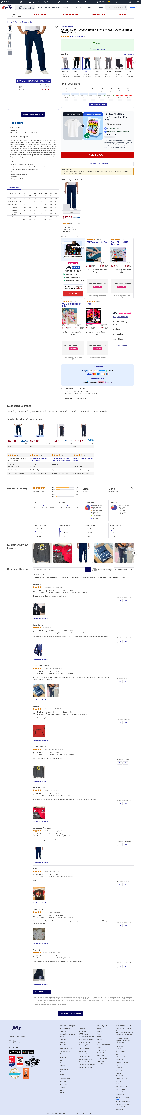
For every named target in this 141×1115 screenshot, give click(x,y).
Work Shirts (64, 1045)
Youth (99, 1036)
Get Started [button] (73, 293)
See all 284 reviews (42, 992)
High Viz (63, 1081)
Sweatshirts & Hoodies (68, 1034)
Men (98, 1034)
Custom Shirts (79, 7)
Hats (61, 1072)
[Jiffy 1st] (66, 94)
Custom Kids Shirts (85, 1062)
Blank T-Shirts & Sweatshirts (49, 7)
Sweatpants (64, 1063)
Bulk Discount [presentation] (42, 14)
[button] (33, 50)
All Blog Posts (120, 1084)
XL (93, 88)
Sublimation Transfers (86, 1039)
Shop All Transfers (120, 317)
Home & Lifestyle (66, 1085)
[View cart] (137, 7)
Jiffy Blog (119, 1081)
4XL (119, 88)
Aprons (62, 1090)
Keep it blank (113, 577)
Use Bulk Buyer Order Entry (33, 114)
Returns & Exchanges (123, 1062)
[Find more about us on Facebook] (10, 1041)
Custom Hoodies (84, 1056)
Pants (62, 1060)
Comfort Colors (102, 1053)
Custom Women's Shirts (87, 1064)
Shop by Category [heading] (67, 1026)
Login (132, 7)
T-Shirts (63, 1031)
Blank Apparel (65, 1028)
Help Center (120, 1046)
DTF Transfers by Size (86, 1036)
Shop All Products (103, 1064)
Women (99, 1031)
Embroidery (76, 577)
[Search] (125, 7)
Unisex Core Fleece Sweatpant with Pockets (83, 459)
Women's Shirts (65, 1051)
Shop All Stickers (120, 345)
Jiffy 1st (40, 436)
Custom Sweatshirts (85, 1059)
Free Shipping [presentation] (70, 14)
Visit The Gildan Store (68, 26)
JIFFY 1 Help (120, 1051)
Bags (62, 1074)
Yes (120, 600)
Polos (62, 1036)
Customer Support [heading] (123, 1026)
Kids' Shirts (64, 1054)
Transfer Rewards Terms (124, 1097)
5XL (128, 88)
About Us (119, 1070)
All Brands (100, 1061)
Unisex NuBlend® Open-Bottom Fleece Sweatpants (39, 459)
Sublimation (118, 334)
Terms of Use (87, 1114)
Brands (100, 7)
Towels (62, 1087)
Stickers (91, 7)
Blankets (63, 1093)
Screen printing (52, 577)
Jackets (63, 1042)
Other (123, 577)
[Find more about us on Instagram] (14, 1041)
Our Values (119, 1076)
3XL (111, 88)
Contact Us (119, 1049)
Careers (118, 1073)
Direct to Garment (89, 577)
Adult (99, 1028)
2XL (102, 88)
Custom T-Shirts (84, 1054)
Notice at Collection (122, 1104)
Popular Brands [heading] (103, 1045)
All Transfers (83, 1031)
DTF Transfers (84, 1034)
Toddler (99, 1039)
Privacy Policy (120, 1089)
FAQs (117, 1054)
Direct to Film (39, 577)
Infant (99, 1042)
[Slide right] (134, 61)
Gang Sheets (118, 339)
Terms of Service (121, 1092)
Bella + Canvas (102, 1050)
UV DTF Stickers (84, 1042)
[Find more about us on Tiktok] (18, 1041)
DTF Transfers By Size (120, 323)
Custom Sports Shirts (86, 1067)
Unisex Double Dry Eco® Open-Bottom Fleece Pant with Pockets (61, 459)
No (126, 600)
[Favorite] (56, 26)
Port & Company (102, 1058)
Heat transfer (64, 577)
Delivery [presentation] (123, 14)
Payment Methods (122, 1065)
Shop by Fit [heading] (102, 1026)
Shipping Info (120, 1059)
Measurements (14, 187)
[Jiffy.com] (7, 7)
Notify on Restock (98, 105)
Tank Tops (63, 1039)
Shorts (62, 1065)
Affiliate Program (121, 1078)
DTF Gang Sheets (85, 1045)
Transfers (67, 7)
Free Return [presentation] (98, 14)
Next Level (100, 1055)
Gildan (99, 1047)
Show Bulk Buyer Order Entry (70, 1013)
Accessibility (120, 1094)
